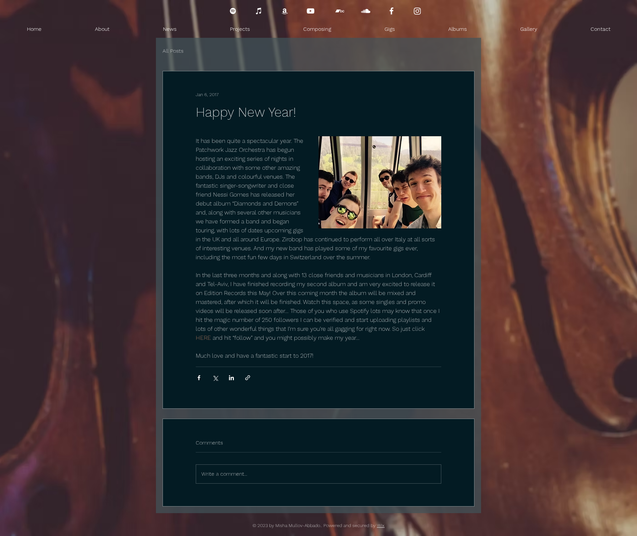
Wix (381, 525)
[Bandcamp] (339, 11)
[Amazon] (284, 11)
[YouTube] (310, 11)
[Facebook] (391, 11)
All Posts (173, 51)
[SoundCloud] (365, 11)
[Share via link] (248, 378)
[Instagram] (417, 11)
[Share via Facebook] (199, 378)
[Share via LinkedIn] (231, 378)
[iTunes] (258, 11)
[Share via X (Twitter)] (215, 378)
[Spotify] (233, 11)
